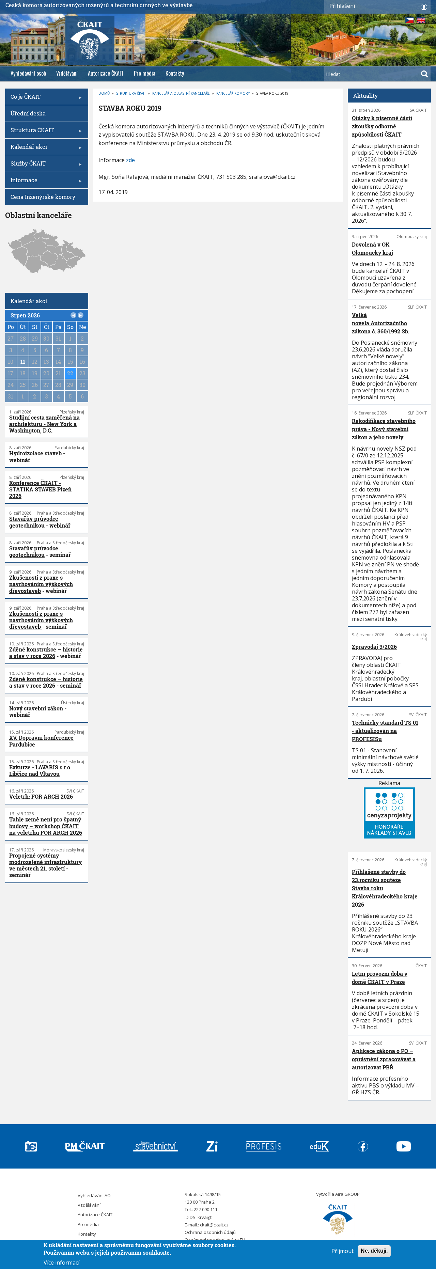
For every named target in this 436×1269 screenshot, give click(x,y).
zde (130, 160)
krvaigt (205, 1217)
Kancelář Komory (233, 93)
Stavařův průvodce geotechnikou (33, 522)
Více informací (61, 1262)
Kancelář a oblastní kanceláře (181, 93)
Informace (21, 182)
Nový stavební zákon (36, 708)
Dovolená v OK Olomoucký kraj (372, 248)
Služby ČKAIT (25, 166)
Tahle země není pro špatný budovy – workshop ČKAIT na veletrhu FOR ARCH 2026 (45, 826)
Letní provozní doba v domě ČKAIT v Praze (379, 977)
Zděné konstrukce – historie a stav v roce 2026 (46, 652)
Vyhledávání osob (28, 73)
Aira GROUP (347, 1194)
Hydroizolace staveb (35, 453)
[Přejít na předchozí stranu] (74, 315)
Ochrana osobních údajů (210, 1232)
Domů (104, 93)
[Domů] (338, 1220)
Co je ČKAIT (23, 99)
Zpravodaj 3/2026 (374, 646)
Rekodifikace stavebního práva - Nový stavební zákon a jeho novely (384, 429)
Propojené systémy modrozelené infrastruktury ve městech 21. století (45, 862)
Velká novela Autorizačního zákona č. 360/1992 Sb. (380, 323)
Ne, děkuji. (374, 1251)
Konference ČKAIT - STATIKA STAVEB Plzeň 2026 (40, 489)
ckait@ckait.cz (214, 1225)
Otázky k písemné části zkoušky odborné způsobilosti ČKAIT (382, 126)
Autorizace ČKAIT (106, 73)
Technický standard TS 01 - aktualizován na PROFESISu (385, 730)
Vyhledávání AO (94, 1195)
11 (22, 361)
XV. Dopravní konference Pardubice (41, 741)
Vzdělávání (67, 73)
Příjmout (342, 1251)
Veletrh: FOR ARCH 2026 (41, 796)
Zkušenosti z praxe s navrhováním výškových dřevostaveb (41, 584)
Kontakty (175, 73)
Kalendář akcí (26, 149)
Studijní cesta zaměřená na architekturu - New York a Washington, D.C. (44, 424)
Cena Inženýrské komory (43, 196)
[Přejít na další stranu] (81, 315)
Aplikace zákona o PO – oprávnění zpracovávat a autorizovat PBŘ (384, 1059)
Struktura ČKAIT (131, 93)
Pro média (144, 73)
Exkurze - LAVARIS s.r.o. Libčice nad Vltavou (40, 770)
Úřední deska (28, 113)
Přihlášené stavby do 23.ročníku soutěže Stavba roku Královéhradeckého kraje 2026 (385, 888)
